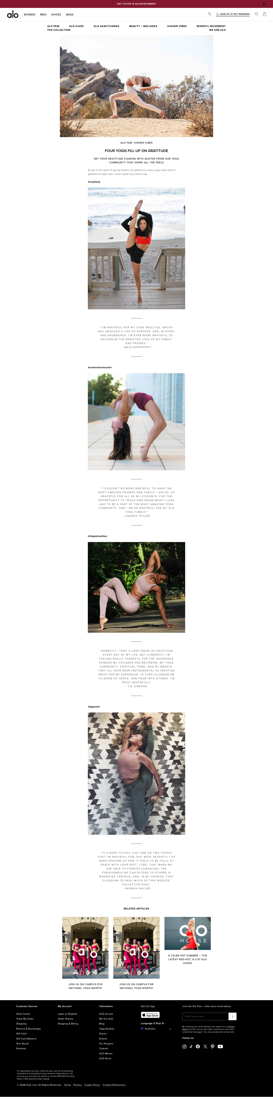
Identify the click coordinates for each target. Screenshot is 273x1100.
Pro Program (106, 1043)
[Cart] (264, 14)
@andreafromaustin (100, 367)
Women (29, 14)
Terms (67, 1085)
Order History (65, 1018)
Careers (103, 1048)
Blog (101, 1023)
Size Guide (22, 1043)
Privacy (77, 1085)
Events (103, 1038)
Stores (102, 1033)
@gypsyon (94, 706)
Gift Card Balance (26, 1038)
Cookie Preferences (114, 1085)
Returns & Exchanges (28, 1028)
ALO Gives (105, 1058)
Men (43, 14)
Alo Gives (76, 26)
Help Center (23, 1013)
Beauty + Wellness (143, 26)
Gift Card (21, 1033)
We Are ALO (106, 1018)
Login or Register (68, 1013)
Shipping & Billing (68, 1023)
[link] (235, 14)
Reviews (21, 1048)
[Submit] (233, 1016)
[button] (264, 4)
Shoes (56, 14)
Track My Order (25, 1018)
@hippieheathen (97, 536)
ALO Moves (105, 1053)
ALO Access (106, 1013)
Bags (70, 14)
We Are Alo (217, 30)
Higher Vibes (177, 26)
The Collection (59, 30)
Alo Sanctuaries (106, 26)
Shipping (21, 1023)
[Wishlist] (256, 14)
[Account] (217, 14)
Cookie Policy (92, 1085)
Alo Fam (126, 142)
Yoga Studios (106, 1028)
